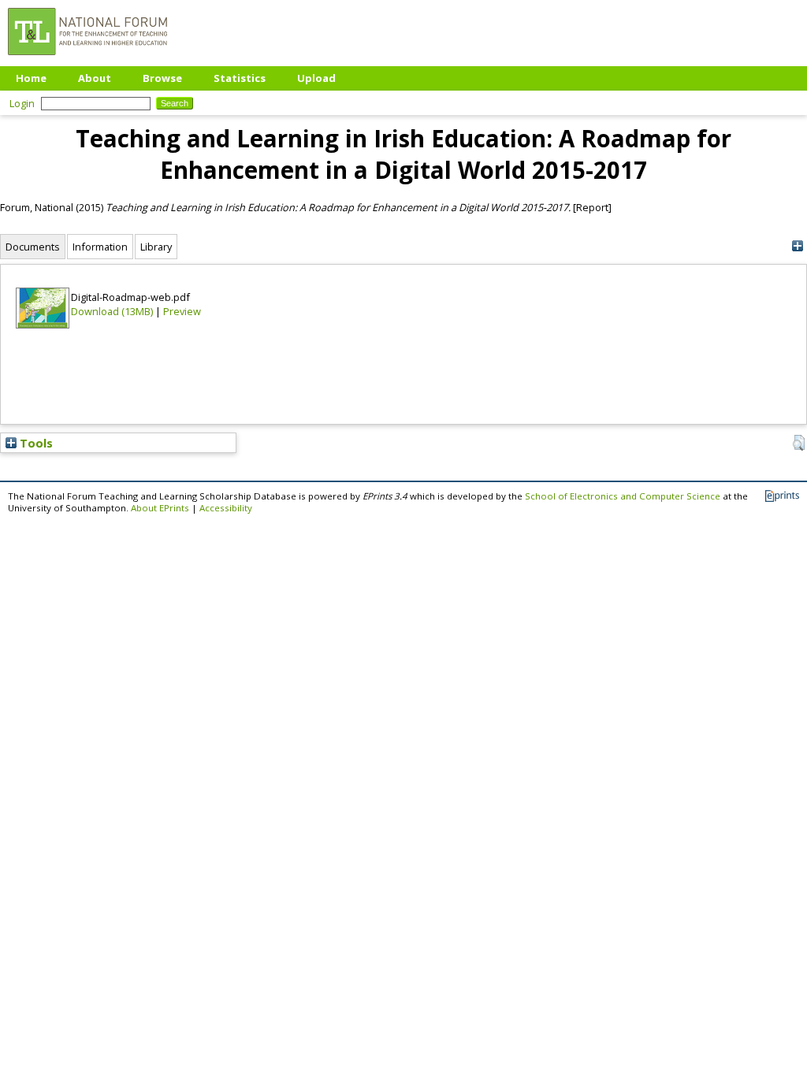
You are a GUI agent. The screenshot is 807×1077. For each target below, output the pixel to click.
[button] (799, 443)
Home (31, 78)
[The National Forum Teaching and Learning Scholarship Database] (87, 59)
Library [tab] (156, 247)
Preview (182, 311)
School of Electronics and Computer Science (622, 496)
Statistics (240, 78)
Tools (35, 443)
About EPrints (160, 508)
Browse (162, 78)
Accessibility (225, 508)
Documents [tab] (33, 247)
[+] (797, 246)
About (94, 78)
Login (22, 103)
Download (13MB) (112, 311)
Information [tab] (100, 247)
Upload (316, 78)
